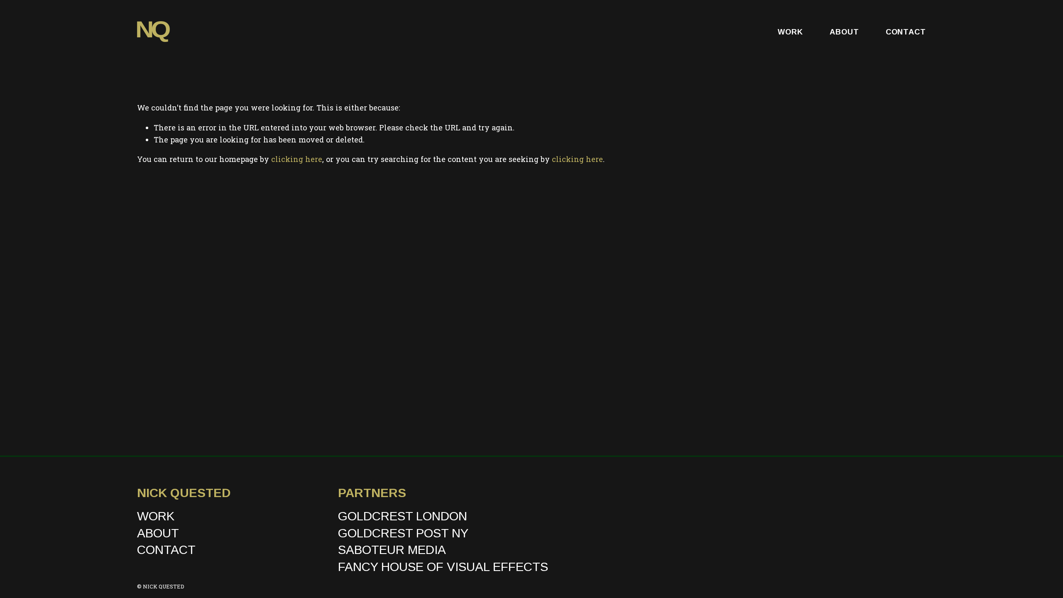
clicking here (296, 159)
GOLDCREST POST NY (403, 533)
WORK (790, 31)
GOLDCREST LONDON (402, 516)
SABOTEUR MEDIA (392, 549)
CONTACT (906, 31)
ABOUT (844, 31)
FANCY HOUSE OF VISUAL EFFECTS (443, 566)
